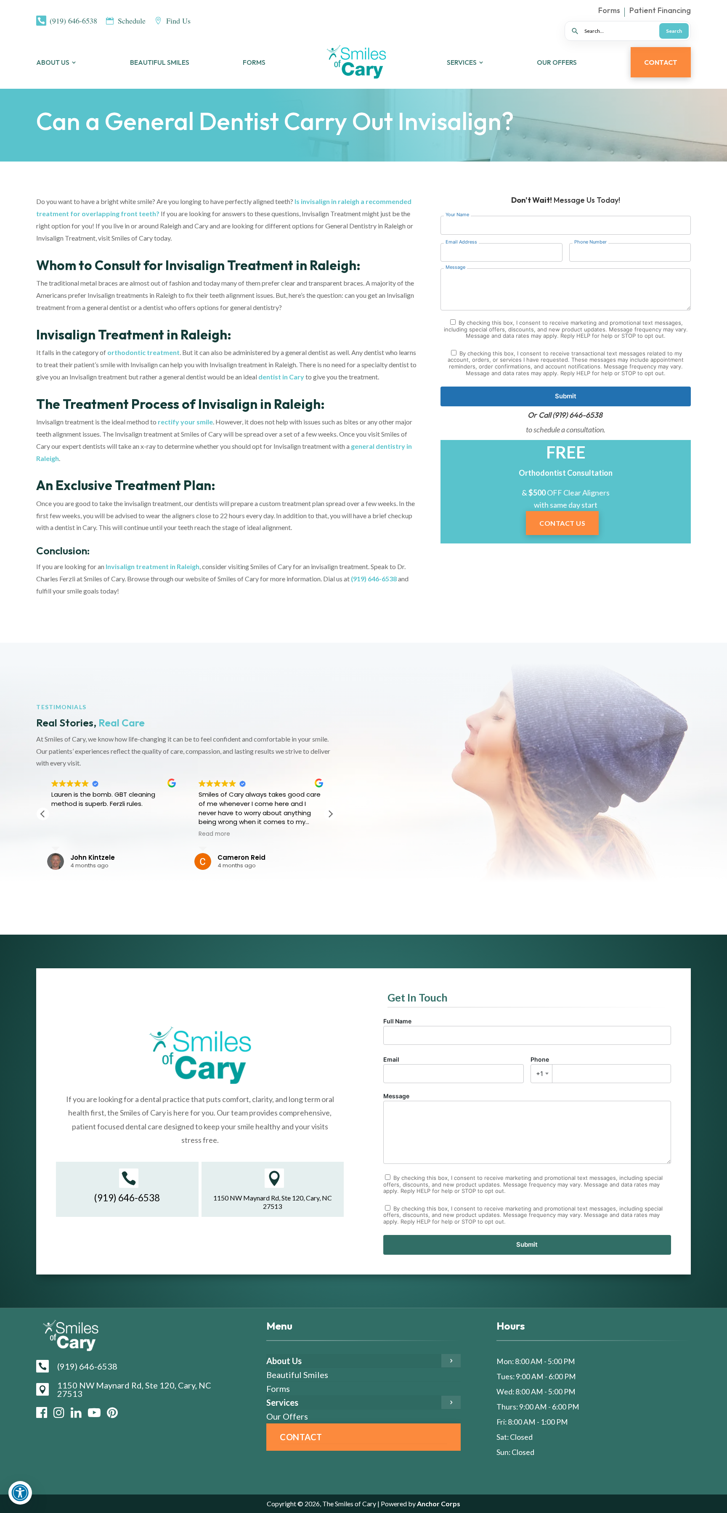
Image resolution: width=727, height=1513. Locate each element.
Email (391, 1059)
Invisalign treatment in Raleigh (152, 566)
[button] (330, 814)
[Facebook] (41, 1412)
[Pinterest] (112, 1412)
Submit (565, 396)
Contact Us (562, 523)
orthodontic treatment (143, 352)
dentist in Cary (281, 377)
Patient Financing (660, 11)
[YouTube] (94, 1412)
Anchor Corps (438, 1504)
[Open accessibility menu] (20, 1493)
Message (396, 1096)
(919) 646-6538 (374, 579)
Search (674, 31)
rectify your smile (185, 422)
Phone (540, 1067)
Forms (609, 11)
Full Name (397, 1021)
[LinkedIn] (76, 1412)
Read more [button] (214, 834)
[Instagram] (58, 1412)
